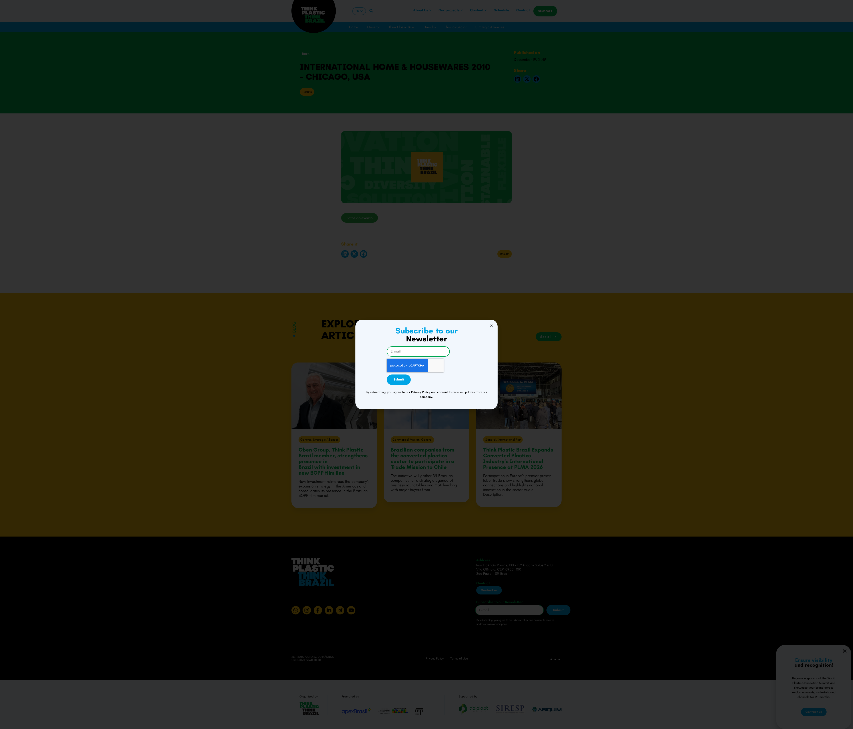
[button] (491, 325)
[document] (426, 364)
